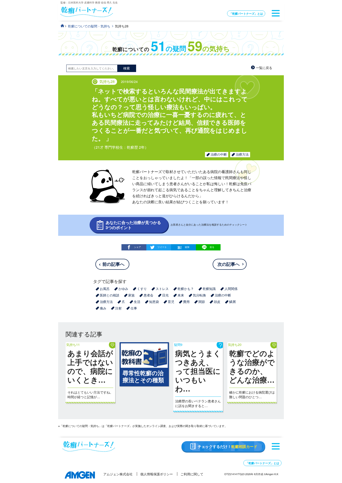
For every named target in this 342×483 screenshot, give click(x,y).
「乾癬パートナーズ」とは (246, 13)
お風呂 (105, 288)
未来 (181, 295)
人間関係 (231, 288)
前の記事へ (113, 264)
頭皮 (217, 301)
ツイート (162, 247)
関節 (201, 301)
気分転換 (199, 295)
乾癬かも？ (186, 288)
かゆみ (123, 288)
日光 (165, 295)
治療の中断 (219, 154)
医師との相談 (109, 295)
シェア (137, 247)
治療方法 (242, 154)
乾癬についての (171, 49)
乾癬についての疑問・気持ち (89, 26)
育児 (171, 301)
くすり (142, 288)
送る (212, 247)
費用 (186, 301)
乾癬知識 (209, 288)
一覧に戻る (264, 67)
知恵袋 (154, 301)
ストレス (162, 288)
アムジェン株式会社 (118, 474)
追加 (187, 247)
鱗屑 (232, 301)
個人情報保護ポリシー (156, 474)
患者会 (148, 295)
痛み (103, 308)
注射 (118, 308)
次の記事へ (229, 264)
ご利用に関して (192, 474)
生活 (137, 301)
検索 (126, 68)
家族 (131, 295)
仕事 (134, 308)
